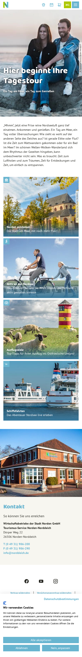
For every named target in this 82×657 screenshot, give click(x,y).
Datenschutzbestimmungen (61, 599)
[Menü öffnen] (75, 4)
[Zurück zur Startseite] (5, 4)
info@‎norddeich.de (16, 553)
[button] (43, 4)
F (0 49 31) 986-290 (16, 548)
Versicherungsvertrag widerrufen (54, 592)
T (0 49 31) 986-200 (16, 544)
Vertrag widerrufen (20, 592)
